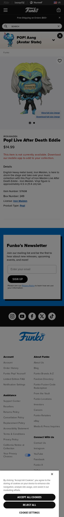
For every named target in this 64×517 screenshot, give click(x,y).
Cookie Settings (29, 512)
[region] (29, 493)
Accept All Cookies (29, 497)
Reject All (29, 505)
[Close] (52, 474)
